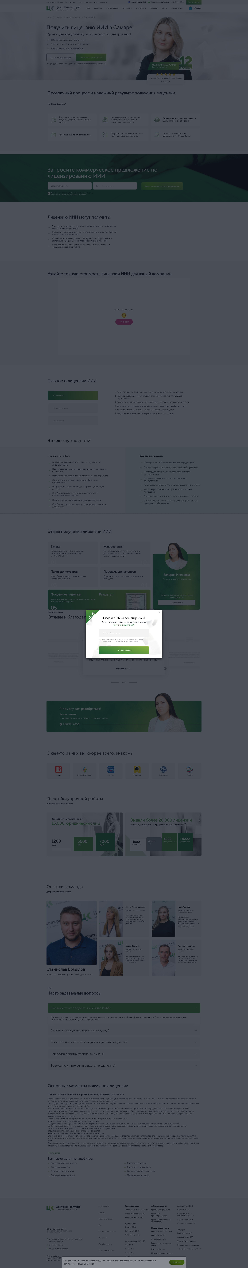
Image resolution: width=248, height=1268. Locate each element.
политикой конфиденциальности (126, 641)
